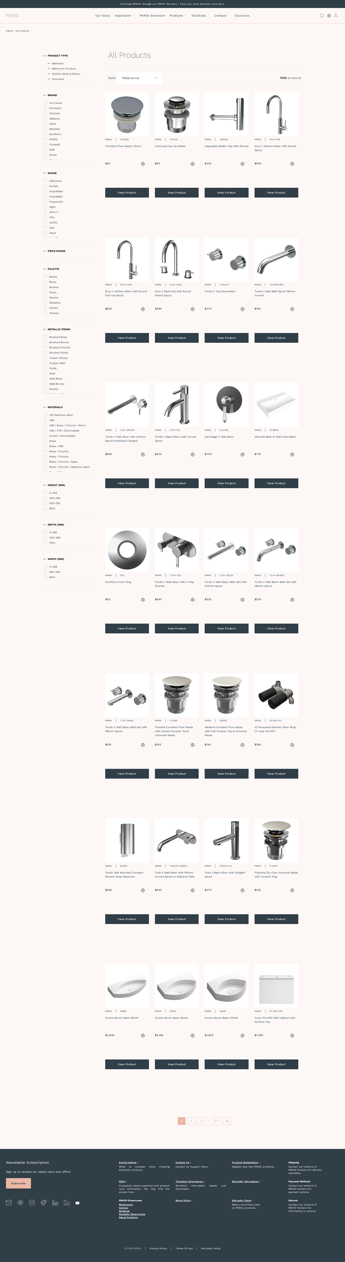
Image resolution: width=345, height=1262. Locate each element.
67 (217, 1121)
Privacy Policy (158, 1248)
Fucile (53, 368)
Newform (55, 134)
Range (52, 173)
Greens (53, 297)
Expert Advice (128, 1162)
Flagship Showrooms (132, 1214)
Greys (53, 292)
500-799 (54, 503)
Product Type (58, 55)
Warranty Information (245, 1181)
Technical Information (189, 1181)
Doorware (58, 79)
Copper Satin (57, 363)
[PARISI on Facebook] (43, 1202)
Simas (53, 154)
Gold (52, 373)
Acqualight (55, 196)
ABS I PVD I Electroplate (64, 430)
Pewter (53, 389)
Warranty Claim (241, 1200)
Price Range (56, 250)
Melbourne (126, 1204)
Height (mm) (56, 485)
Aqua (52, 232)
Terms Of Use (184, 1248)
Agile (52, 206)
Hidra (52, 123)
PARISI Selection (152, 15)
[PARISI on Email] (9, 1202)
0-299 (53, 532)
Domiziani (55, 108)
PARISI (9, 31)
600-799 (54, 571)
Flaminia (54, 113)
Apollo (53, 222)
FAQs (122, 1181)
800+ (52, 508)
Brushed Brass (58, 337)
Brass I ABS (56, 446)
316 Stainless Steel (61, 414)
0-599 (53, 566)
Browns (54, 287)
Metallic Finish (59, 329)
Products (177, 15)
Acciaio (53, 186)
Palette (53, 268)
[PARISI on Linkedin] (55, 1202)
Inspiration (123, 15)
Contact (220, 15)
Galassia (54, 118)
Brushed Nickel (58, 352)
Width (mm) (56, 558)
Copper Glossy (58, 357)
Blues (52, 281)
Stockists (199, 15)
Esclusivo (242, 15)
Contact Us (182, 1162)
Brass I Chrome (58, 456)
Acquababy (56, 191)
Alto (52, 217)
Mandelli (54, 128)
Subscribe (18, 1183)
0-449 (53, 492)
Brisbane (124, 1211)
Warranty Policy (211, 1248)
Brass (52, 440)
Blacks (53, 276)
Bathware (58, 63)
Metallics (54, 302)
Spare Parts (182, 1200)
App (51, 227)
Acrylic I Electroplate (62, 435)
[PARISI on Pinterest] (20, 1202)
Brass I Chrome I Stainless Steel (69, 466)
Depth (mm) (56, 524)
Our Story (102, 15)
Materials (55, 407)
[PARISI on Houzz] (66, 1202)
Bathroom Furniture (64, 68)
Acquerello (56, 201)
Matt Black (55, 378)
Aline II (53, 212)
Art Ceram (55, 102)
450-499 (54, 498)
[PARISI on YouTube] (77, 1203)
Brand (52, 95)
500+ (52, 542)
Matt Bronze (56, 383)
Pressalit (54, 144)
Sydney (123, 1207)
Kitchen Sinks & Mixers (66, 73)
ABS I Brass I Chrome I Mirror (67, 425)
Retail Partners (128, 1217)
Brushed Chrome (59, 347)
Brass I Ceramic (59, 451)
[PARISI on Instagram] (32, 1202)
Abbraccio (55, 180)
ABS (51, 420)
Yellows (54, 313)
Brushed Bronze (59, 342)
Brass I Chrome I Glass (63, 461)
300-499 (54, 537)
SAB (51, 149)
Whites (53, 307)
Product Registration (245, 1162)
